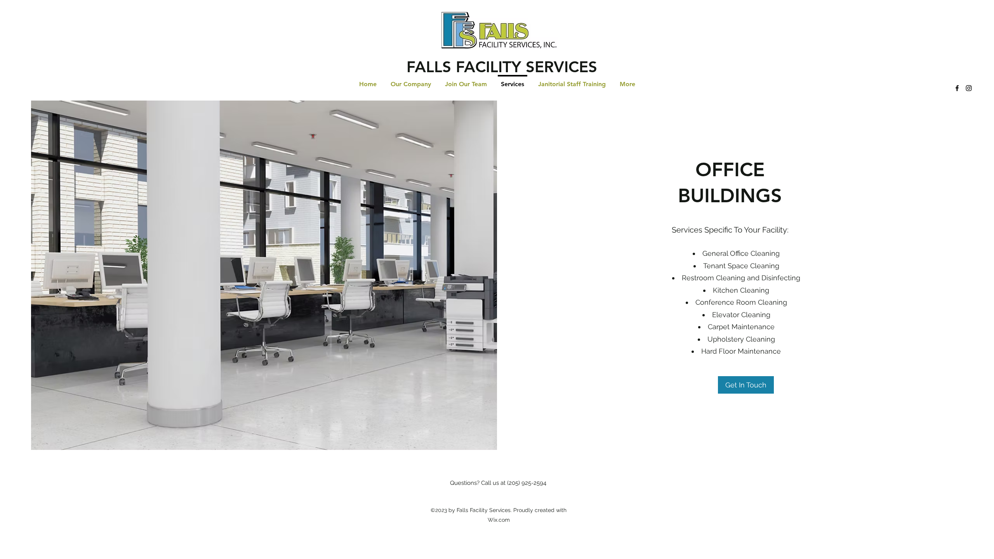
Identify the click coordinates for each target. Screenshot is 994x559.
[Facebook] (957, 88)
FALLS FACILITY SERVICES (502, 66)
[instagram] (969, 88)
